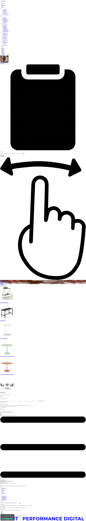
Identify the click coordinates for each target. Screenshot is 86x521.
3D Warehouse (3, 1)
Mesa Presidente (4, 27)
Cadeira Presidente (5, 11)
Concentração (3, 53)
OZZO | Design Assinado (4, 45)
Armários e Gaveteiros (4, 497)
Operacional (3, 48)
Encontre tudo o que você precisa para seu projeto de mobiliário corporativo (8, 153)
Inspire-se (3, 7)
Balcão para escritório (4, 23)
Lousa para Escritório (5, 40)
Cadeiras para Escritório (4, 9)
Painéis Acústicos (5, 43)
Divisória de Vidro (5, 37)
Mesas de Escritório (4, 25)
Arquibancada (4, 22)
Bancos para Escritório (5, 20)
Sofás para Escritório (4, 496)
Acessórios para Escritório (4, 39)
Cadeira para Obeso (5, 13)
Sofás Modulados (5, 18)
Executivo (3, 49)
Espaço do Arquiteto (4, 5)
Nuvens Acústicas (5, 42)
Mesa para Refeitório (5, 29)
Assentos (4, 285)
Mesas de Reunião (5, 28)
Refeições (3, 51)
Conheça (1, 16)
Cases (2, 4)
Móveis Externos (3, 44)
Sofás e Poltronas (3, 17)
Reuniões (3, 50)
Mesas (2, 285)
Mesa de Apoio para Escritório (6, 30)
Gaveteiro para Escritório (5, 34)
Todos (1, 285)
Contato (2, 6)
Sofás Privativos (4, 19)
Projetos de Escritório (4, 3)
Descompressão (3, 52)
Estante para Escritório (5, 35)
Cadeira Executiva (5, 10)
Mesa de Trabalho (5, 26)
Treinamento (3, 54)
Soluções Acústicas (4, 41)
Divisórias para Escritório (4, 36)
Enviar (20, 503)
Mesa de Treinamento (5, 31)
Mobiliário (6, 285)
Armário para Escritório (5, 33)
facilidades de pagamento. (29, 505)
